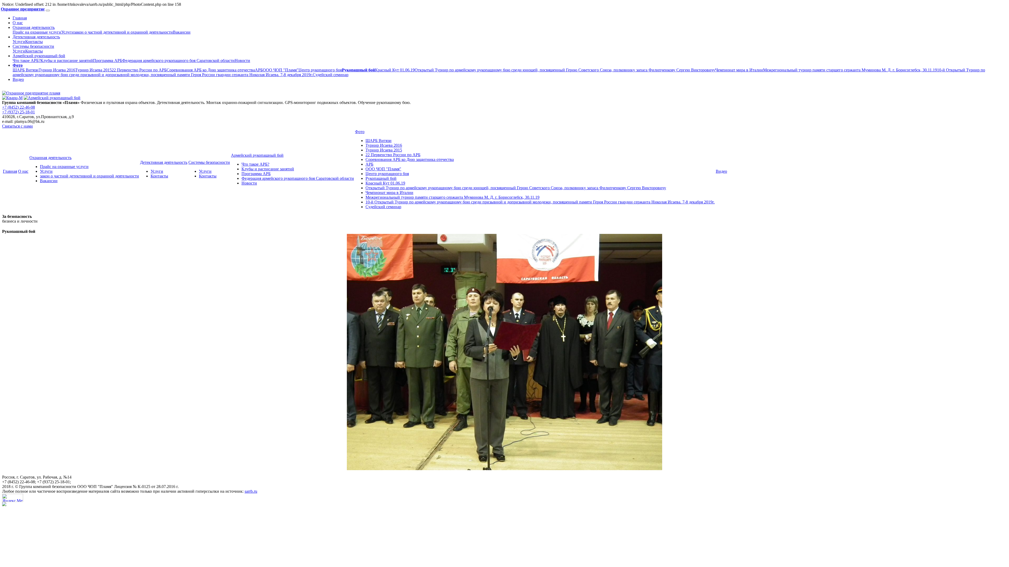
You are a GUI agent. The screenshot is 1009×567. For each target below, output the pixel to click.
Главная (20, 18)
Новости (242, 60)
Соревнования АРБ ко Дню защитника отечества (211, 70)
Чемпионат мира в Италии (739, 70)
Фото (359, 131)
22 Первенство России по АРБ (139, 70)
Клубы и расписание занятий (66, 60)
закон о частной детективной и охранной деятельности (123, 32)
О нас (18, 22)
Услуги (67, 32)
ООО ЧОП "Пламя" (280, 70)
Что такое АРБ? (26, 60)
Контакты (34, 41)
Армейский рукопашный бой (39, 56)
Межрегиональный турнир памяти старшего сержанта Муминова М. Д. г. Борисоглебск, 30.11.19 (850, 70)
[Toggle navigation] (48, 10)
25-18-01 (18, 112)
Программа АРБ (107, 60)
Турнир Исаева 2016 (57, 70)
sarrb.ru (251, 491)
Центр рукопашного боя (320, 70)
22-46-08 (18, 107)
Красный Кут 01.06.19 (395, 70)
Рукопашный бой (381, 178)
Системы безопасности (33, 46)
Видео (18, 79)
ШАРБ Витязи (26, 70)
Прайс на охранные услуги (37, 32)
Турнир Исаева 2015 (93, 70)
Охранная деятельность (34, 27)
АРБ (259, 70)
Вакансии (182, 32)
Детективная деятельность (36, 37)
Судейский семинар (330, 74)
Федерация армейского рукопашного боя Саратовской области (178, 60)
